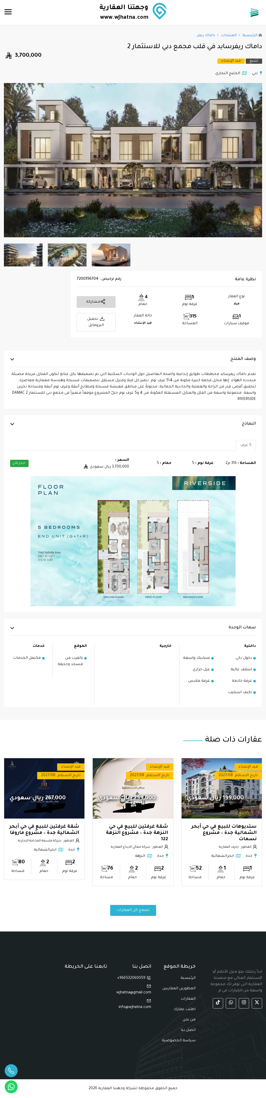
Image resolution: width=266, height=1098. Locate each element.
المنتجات (229, 36)
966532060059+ (132, 978)
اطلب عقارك (185, 1009)
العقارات (188, 999)
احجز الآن (18, 463)
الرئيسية (249, 36)
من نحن (189, 1020)
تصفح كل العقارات (133, 910)
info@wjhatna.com (135, 1007)
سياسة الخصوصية (179, 1041)
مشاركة (93, 302)
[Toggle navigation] (8, 12)
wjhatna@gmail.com (133, 993)
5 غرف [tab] (245, 445)
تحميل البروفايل (95, 322)
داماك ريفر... (204, 36)
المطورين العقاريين (179, 989)
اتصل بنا (188, 1030)
